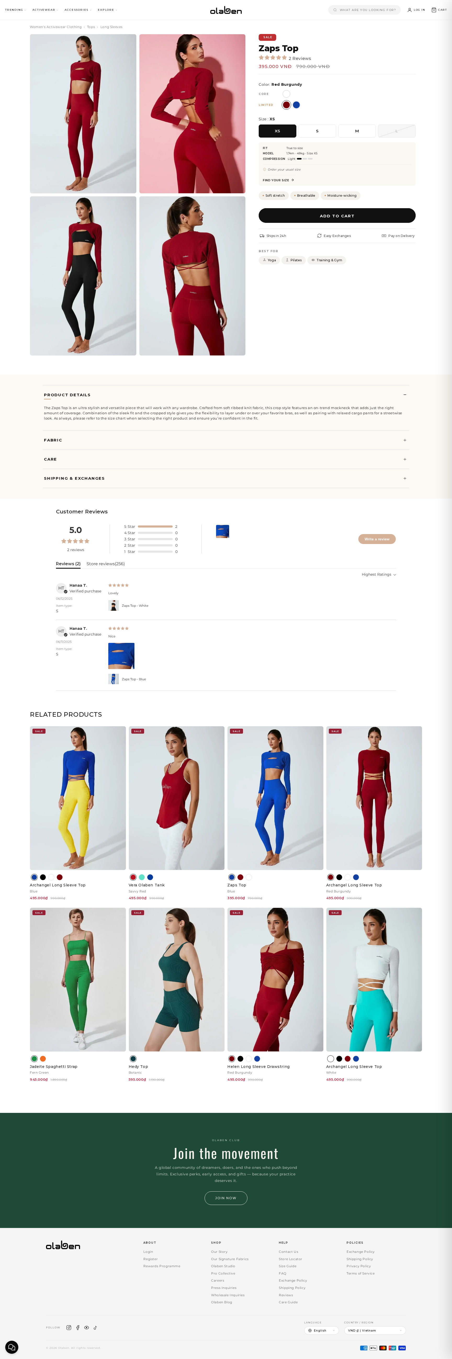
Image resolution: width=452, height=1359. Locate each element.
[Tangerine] (43, 1059)
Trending (14, 10)
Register (150, 1259)
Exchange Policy (293, 1280)
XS (277, 130)
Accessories (76, 10)
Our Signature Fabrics (230, 1259)
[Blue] (34, 877)
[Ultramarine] (150, 877)
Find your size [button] (276, 180)
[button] (439, 10)
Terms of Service (361, 1273)
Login (148, 1252)
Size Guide (287, 1266)
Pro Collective (223, 1273)
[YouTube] (86, 1327)
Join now (226, 1198)
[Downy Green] (142, 877)
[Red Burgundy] (59, 877)
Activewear (43, 10)
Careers (217, 1280)
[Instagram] (68, 1327)
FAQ (282, 1273)
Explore (106, 10)
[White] (51, 877)
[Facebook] (77, 1327)
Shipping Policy (292, 1288)
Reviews (286, 1295)
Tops (91, 27)
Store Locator (290, 1259)
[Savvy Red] (133, 877)
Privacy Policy (359, 1266)
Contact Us (288, 1252)
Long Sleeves (111, 27)
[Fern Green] (34, 1058)
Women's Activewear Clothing (56, 27)
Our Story (219, 1252)
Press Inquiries (223, 1288)
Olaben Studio (223, 1266)
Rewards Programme (161, 1266)
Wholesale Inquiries (228, 1295)
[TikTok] (95, 1327)
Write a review (377, 539)
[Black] (43, 877)
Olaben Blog (221, 1302)
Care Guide (288, 1302)
